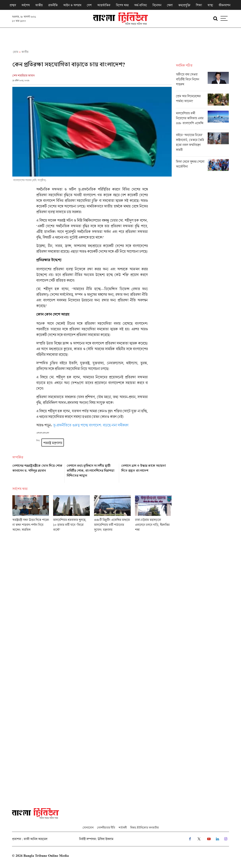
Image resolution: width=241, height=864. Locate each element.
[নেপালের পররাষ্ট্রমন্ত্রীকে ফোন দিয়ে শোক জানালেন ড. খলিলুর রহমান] (37, 472)
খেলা (170, 5)
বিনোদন (156, 5)
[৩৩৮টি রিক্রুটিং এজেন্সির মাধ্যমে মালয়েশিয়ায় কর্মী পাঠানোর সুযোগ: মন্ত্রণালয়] (112, 514)
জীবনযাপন (224, 5)
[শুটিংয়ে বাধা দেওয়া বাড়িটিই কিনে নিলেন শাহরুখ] (202, 81)
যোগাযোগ (88, 827)
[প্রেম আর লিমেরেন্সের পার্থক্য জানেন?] (202, 101)
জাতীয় (39, 5)
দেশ (89, 5)
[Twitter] (199, 839)
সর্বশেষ (26, 5)
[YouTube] (208, 839)
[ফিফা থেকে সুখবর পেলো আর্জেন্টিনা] (202, 165)
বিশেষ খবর (122, 5)
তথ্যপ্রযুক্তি (184, 5)
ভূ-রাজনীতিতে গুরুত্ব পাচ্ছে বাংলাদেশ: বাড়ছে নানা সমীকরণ (90, 425)
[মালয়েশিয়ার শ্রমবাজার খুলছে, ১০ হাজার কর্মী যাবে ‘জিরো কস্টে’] (71, 514)
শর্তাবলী (123, 827)
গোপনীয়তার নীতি (106, 827)
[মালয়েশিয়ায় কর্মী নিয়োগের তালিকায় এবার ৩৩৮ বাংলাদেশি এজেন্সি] (202, 120)
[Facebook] (190, 839)
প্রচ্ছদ (13, 5)
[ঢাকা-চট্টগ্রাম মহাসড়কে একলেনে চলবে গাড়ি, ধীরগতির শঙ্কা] (153, 514)
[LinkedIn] (217, 839)
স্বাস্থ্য (210, 5)
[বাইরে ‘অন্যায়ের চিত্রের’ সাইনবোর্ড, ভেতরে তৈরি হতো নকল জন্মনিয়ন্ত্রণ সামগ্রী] (202, 144)
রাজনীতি (53, 5)
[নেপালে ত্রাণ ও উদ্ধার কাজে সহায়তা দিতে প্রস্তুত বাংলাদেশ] (146, 472)
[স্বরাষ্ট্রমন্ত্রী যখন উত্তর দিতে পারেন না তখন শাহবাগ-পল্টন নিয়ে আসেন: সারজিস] (30, 514)
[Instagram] (225, 839)
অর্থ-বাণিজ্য (140, 5)
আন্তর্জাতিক (103, 5)
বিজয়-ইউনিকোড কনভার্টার (144, 827)
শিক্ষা (199, 5)
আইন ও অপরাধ (72, 5)
